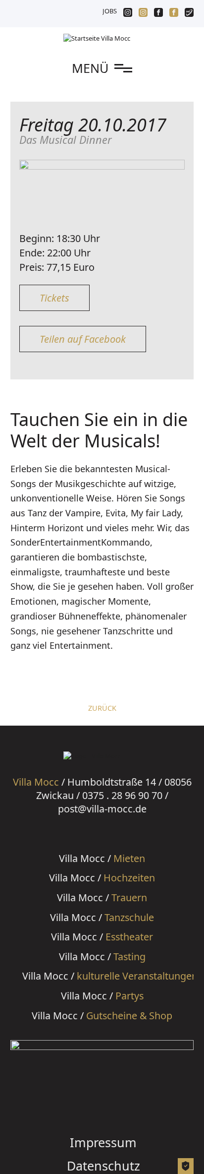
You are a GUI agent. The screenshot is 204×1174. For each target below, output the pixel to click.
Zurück (102, 708)
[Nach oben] (186, 1147)
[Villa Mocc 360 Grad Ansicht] (189, 13)
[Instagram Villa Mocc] (143, 13)
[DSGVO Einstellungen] (185, 1168)
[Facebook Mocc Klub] (158, 13)
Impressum (103, 1142)
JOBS (109, 10)
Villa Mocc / (102, 858)
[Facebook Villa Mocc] (173, 13)
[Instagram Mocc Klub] (127, 13)
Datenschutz (103, 1165)
